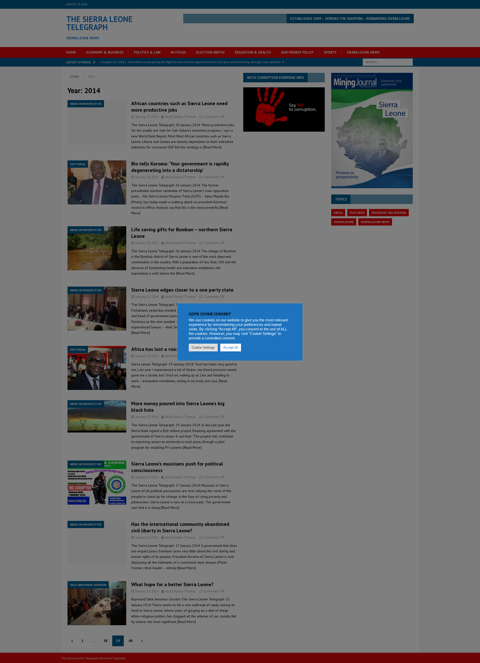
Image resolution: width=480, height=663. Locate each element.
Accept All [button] (230, 347)
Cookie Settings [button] (203, 347)
